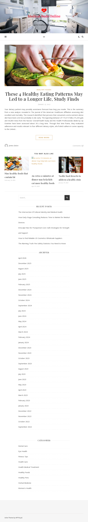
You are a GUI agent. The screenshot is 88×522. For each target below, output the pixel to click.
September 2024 (25, 305)
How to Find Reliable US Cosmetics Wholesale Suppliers (40, 238)
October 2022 (24, 421)
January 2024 (23, 342)
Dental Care (23, 446)
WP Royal (19, 518)
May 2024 (22, 321)
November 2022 (24, 416)
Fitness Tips (23, 456)
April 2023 (22, 390)
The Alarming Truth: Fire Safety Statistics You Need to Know (42, 243)
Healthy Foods (44, 90)
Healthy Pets (23, 477)
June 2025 (22, 279)
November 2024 (24, 295)
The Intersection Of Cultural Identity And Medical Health (40, 212)
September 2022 (25, 427)
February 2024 (24, 337)
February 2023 (24, 400)
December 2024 (24, 290)
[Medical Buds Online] (44, 14)
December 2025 (24, 263)
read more (44, 137)
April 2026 (22, 258)
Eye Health (22, 451)
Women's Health (24, 488)
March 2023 (23, 395)
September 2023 (25, 363)
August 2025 (23, 268)
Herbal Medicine (24, 483)
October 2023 (24, 358)
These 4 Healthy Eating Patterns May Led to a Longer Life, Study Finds (44, 96)
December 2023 (24, 348)
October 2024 (24, 300)
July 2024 (22, 311)
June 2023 (22, 379)
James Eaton (13, 145)
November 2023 (24, 353)
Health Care (23, 462)
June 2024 (22, 316)
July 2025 (22, 274)
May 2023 (22, 384)
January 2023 (23, 406)
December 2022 (24, 411)
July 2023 (22, 374)
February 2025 (24, 284)
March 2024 (23, 332)
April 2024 (22, 326)
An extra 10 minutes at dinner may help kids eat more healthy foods (43, 180)
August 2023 (23, 369)
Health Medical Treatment (28, 467)
